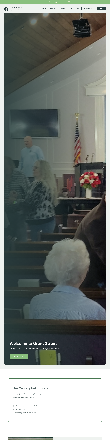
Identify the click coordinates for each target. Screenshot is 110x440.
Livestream (88, 8)
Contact (70, 8)
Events (62, 8)
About (44, 8)
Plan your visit (19, 356)
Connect (53, 8)
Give (77, 8)
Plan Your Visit (66, 2)
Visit (101, 8)
